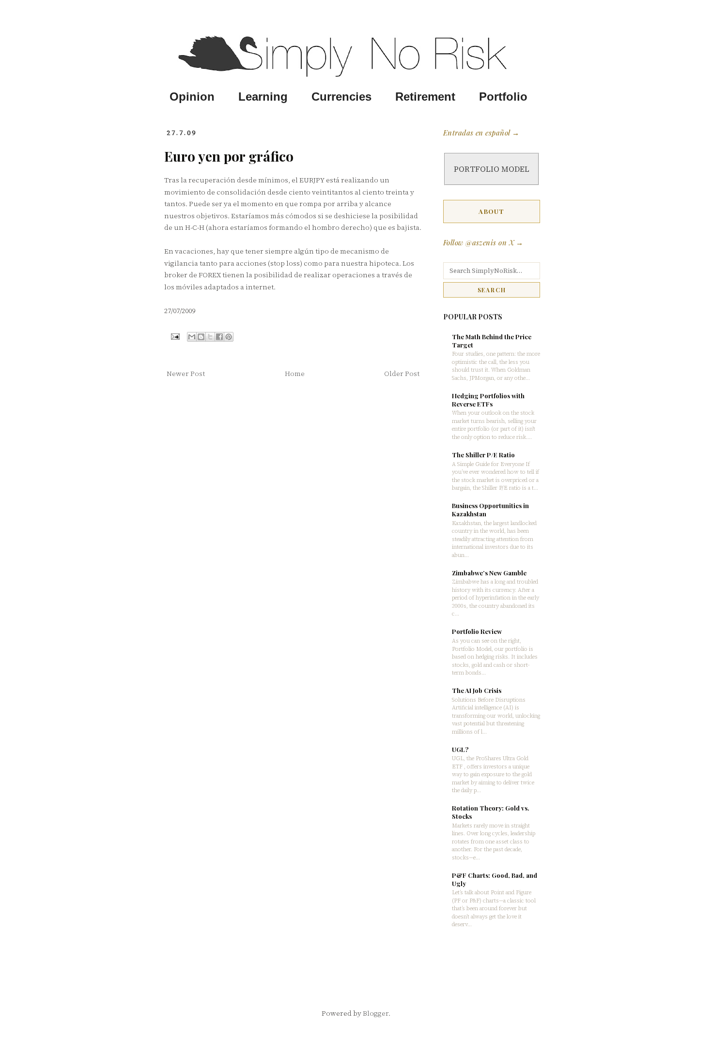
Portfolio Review (477, 631)
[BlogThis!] (201, 337)
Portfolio (503, 96)
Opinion (192, 96)
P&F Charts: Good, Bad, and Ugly (494, 879)
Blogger (375, 1013)
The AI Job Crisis (476, 690)
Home (295, 373)
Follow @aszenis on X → (483, 242)
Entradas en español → (481, 132)
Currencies (341, 96)
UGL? (460, 749)
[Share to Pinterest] (228, 337)
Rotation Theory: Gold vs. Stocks (490, 812)
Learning (263, 96)
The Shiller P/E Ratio (483, 455)
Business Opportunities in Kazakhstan (490, 509)
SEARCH (492, 290)
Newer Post (186, 373)
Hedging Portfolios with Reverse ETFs (488, 399)
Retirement (425, 96)
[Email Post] (174, 335)
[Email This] (192, 337)
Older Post (401, 373)
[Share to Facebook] (219, 337)
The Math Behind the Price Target (491, 340)
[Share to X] (210, 337)
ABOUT (492, 211)
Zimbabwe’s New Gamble (489, 573)
